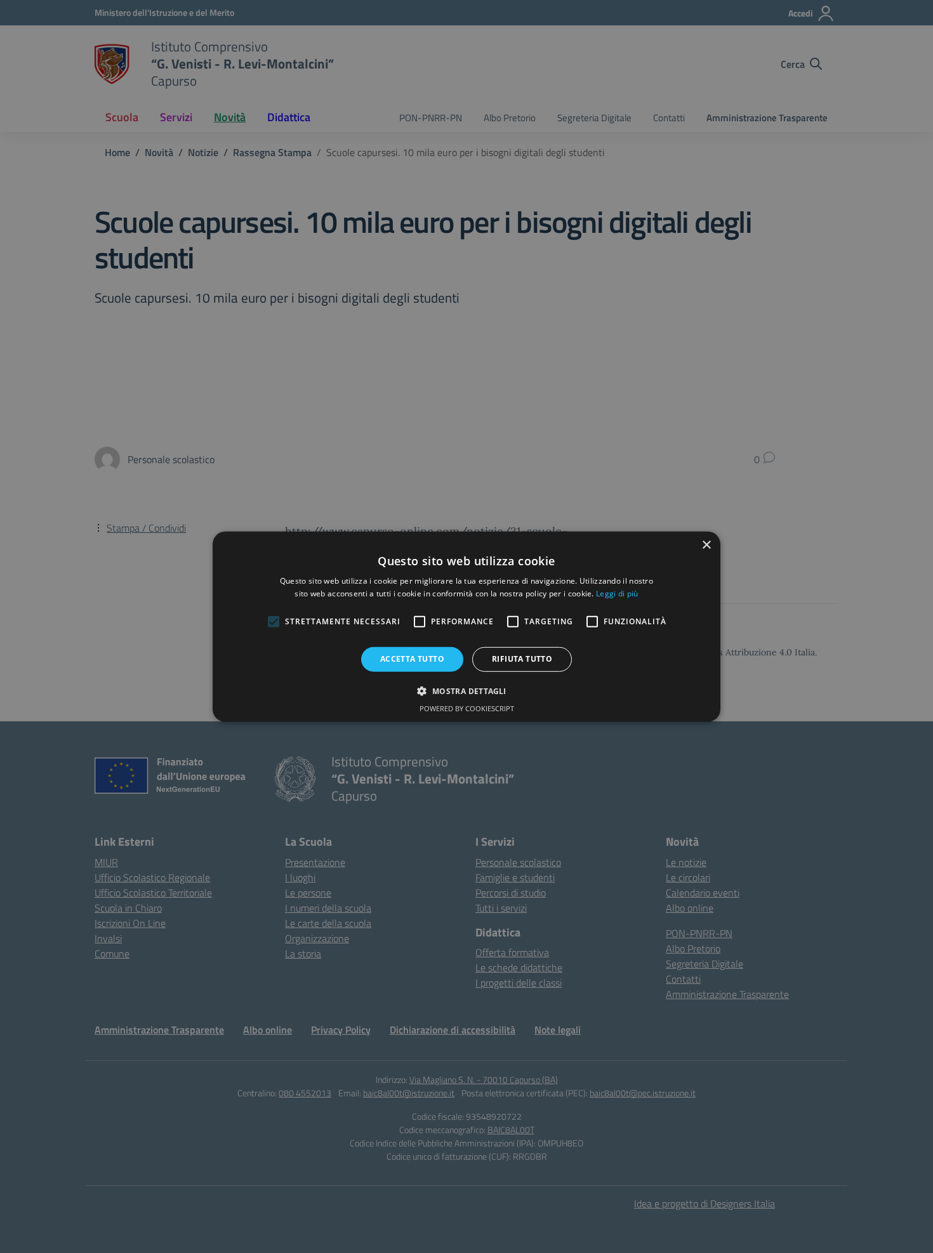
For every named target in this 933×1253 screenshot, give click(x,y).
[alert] (466, 626)
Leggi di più (617, 593)
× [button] (706, 544)
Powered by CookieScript (467, 708)
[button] (466, 691)
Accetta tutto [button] (412, 658)
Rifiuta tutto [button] (522, 658)
